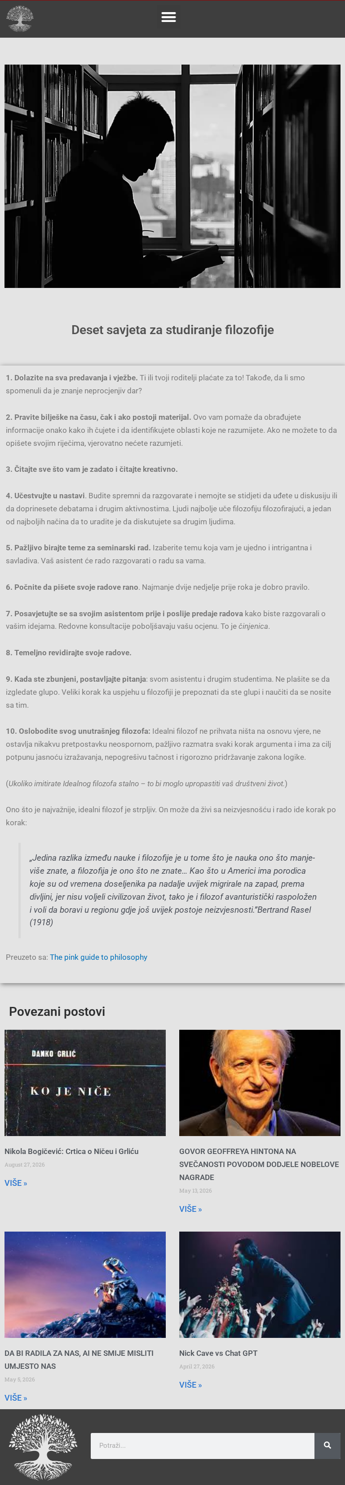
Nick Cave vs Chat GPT (218, 1353)
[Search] (327, 1446)
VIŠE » (15, 1183)
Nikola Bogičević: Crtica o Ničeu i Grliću (71, 1151)
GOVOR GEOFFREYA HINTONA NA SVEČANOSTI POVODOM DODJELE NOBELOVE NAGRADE (259, 1164)
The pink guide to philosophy (98, 957)
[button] (169, 17)
